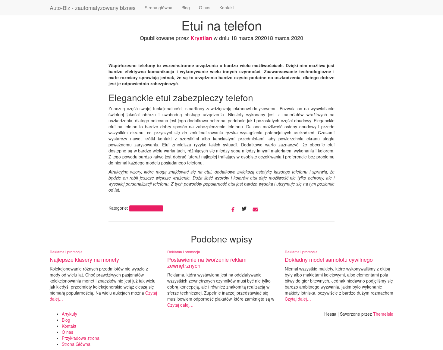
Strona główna (158, 8)
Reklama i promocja (146, 208)
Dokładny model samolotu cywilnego (329, 259)
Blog (185, 8)
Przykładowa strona (80, 338)
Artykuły (69, 314)
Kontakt (226, 8)
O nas (204, 8)
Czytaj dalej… (180, 305)
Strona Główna (76, 344)
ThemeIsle (383, 314)
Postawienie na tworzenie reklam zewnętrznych (207, 262)
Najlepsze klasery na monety (84, 259)
